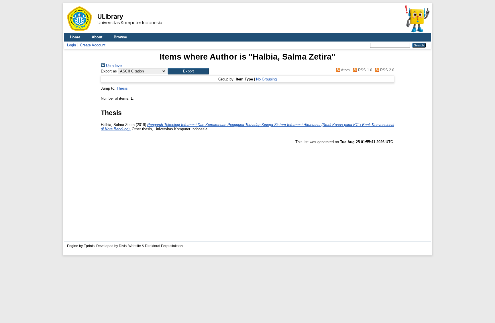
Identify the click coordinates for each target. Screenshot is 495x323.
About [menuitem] (97, 37)
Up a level (114, 66)
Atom (345, 70)
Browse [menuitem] (120, 37)
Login (71, 45)
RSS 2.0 (386, 70)
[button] (188, 71)
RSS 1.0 (364, 70)
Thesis (122, 88)
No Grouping (266, 79)
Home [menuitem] (75, 37)
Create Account (92, 45)
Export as (109, 71)
